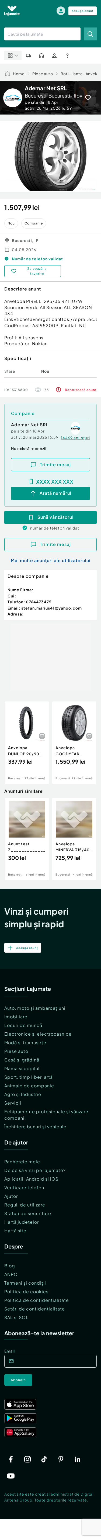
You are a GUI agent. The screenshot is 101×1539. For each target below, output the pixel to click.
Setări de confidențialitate (34, 1309)
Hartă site (15, 1230)
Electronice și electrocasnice (38, 1034)
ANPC (11, 1274)
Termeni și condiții (25, 1283)
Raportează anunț (81, 390)
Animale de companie (29, 1085)
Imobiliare (15, 1016)
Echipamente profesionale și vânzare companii (46, 1115)
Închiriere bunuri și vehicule (35, 1126)
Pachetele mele (22, 1161)
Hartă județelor (21, 1222)
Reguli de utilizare (24, 1205)
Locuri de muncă (23, 1025)
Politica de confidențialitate (36, 1300)
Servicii (12, 1103)
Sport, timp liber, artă (28, 1077)
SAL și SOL (16, 1317)
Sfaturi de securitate (27, 1213)
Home (19, 73)
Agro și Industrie (22, 1094)
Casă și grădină (21, 1060)
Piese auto (42, 73)
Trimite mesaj (55, 464)
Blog (9, 1265)
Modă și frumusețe (25, 1042)
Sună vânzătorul (55, 517)
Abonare (18, 1380)
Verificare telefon (24, 1187)
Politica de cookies (26, 1291)
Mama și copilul (22, 1068)
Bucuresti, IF (25, 240)
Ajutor (11, 1196)
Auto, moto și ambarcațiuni (34, 1008)
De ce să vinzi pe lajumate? (35, 1170)
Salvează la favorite (37, 271)
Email (9, 1350)
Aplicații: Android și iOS (31, 1179)
